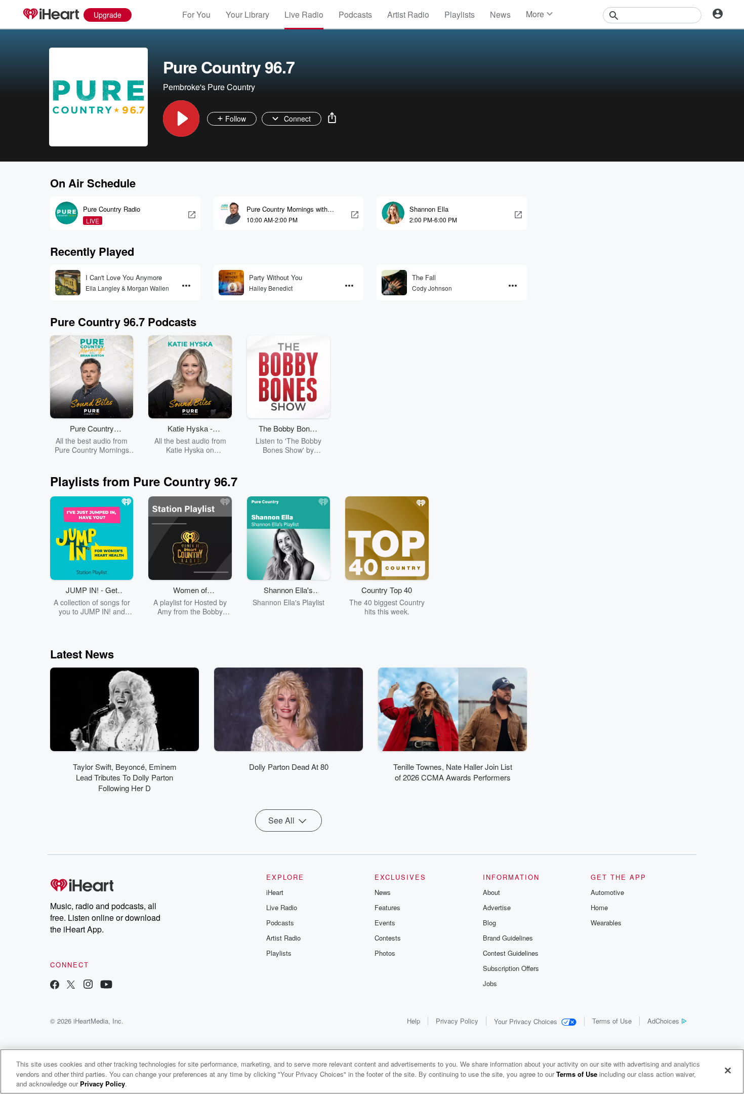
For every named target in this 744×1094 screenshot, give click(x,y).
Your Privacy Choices (525, 1021)
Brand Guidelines (508, 938)
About (491, 892)
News (500, 14)
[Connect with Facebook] (54, 985)
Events (385, 922)
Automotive (607, 892)
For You (196, 14)
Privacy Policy (457, 1021)
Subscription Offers (511, 968)
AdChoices (663, 1021)
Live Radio (303, 14)
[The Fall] (394, 282)
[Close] (728, 1070)
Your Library (247, 14)
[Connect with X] (71, 985)
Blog (489, 922)
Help (413, 1021)
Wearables (606, 922)
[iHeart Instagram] (88, 985)
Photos (385, 953)
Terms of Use (612, 1021)
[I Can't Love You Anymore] (67, 282)
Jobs (490, 983)
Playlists (459, 14)
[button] (181, 118)
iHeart (274, 892)
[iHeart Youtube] (106, 985)
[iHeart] (50, 15)
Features (387, 907)
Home (599, 907)
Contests (388, 938)
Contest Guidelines (511, 953)
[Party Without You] (231, 282)
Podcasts (355, 14)
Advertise (497, 907)
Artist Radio (408, 14)
